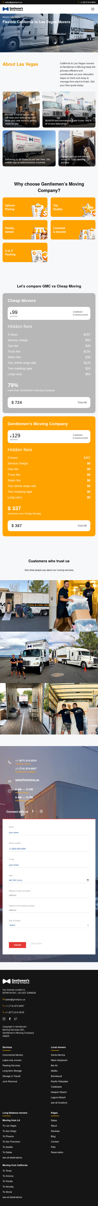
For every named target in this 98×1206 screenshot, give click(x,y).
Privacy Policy (36, 943)
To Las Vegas (9, 1125)
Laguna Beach (58, 1097)
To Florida (8, 1181)
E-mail (11, 859)
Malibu (54, 1070)
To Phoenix (8, 1136)
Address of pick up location (20, 890)
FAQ (53, 1146)
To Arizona (8, 1175)
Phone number (15, 843)
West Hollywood (59, 1060)
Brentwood (56, 1076)
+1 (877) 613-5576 (87, 2)
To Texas (7, 1170)
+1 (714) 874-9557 (25, 768)
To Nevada (8, 1186)
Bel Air (54, 1065)
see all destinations (12, 1157)
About (54, 1125)
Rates (54, 1120)
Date (11, 875)
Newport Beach (59, 1091)
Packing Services (11, 1065)
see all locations (59, 1102)
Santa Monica (58, 1054)
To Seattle (8, 1146)
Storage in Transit (11, 1076)
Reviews (55, 1130)
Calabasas (56, 1086)
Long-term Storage (12, 1070)
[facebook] (32, 811)
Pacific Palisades (59, 1081)
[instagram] (41, 811)
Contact (55, 1141)
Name (11, 827)
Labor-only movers (12, 1060)
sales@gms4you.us (13, 2)
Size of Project (15, 920)
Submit (17, 945)
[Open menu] (92, 9)
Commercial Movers (13, 1054)
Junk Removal (10, 1081)
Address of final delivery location (22, 905)
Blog (53, 1136)
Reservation (57, 1152)
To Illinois (7, 1191)
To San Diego (9, 1130)
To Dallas (7, 1152)
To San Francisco (11, 1141)
